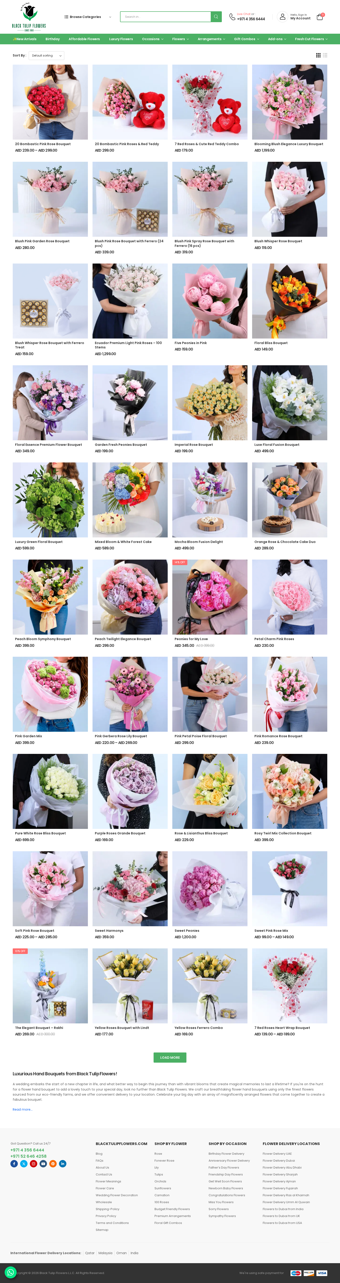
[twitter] (24, 1163)
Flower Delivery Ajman (279, 1181)
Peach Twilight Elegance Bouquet (123, 639)
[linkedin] (62, 1163)
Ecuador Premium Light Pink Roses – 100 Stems (128, 345)
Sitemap (102, 1230)
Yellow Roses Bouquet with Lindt (122, 1027)
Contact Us (104, 1174)
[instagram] (33, 1163)
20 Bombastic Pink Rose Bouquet (43, 144)
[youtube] (43, 1163)
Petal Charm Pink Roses (274, 639)
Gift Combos (244, 39)
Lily (157, 1167)
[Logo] (29, 16)
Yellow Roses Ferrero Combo (199, 1027)
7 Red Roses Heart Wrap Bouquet (282, 1027)
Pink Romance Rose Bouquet (278, 736)
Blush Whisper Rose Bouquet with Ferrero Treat (49, 345)
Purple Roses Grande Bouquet (120, 833)
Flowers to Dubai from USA (282, 1223)
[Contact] (232, 16)
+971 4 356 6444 (251, 19)
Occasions (151, 39)
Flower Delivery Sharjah (280, 1174)
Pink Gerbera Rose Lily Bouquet (121, 736)
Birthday (52, 39)
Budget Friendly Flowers (172, 1209)
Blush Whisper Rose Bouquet (278, 241)
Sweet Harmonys (109, 930)
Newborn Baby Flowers (226, 1188)
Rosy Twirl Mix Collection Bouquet (283, 833)
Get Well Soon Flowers (225, 1181)
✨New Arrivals (24, 39)
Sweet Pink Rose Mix (271, 930)
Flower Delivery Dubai (279, 1160)
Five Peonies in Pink (191, 343)
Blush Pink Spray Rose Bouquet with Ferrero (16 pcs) (204, 243)
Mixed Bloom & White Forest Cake (123, 542)
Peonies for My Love (191, 639)
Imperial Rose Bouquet (194, 444)
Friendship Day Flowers (226, 1174)
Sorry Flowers (219, 1209)
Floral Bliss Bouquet (271, 343)
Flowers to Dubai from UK (281, 1216)
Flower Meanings (108, 1181)
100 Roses (162, 1202)
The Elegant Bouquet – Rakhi (39, 1027)
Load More (170, 1057)
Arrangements (210, 39)
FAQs (99, 1160)
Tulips (159, 1174)
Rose (158, 1153)
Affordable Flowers (84, 39)
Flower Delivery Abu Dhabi (282, 1167)
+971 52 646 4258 (28, 1156)
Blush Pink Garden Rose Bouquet (42, 241)
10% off (20, 951)
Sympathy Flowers (222, 1216)
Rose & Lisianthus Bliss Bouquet (201, 833)
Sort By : (19, 55)
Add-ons (275, 39)
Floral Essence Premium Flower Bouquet (48, 444)
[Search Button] (216, 17)
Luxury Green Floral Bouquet (39, 542)
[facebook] (14, 1163)
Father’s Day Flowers (224, 1167)
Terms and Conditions (112, 1223)
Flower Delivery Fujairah (280, 1188)
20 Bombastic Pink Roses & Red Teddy (127, 144)
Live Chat (243, 14)
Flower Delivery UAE (277, 1153)
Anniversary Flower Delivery (229, 1160)
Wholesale (104, 1202)
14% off (180, 562)
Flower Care (105, 1188)
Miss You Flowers (221, 1202)
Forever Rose (164, 1160)
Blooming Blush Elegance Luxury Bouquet (288, 144)
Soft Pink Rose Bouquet (34, 930)
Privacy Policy (106, 1216)
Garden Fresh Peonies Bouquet (121, 444)
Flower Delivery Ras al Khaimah (286, 1195)
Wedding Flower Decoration (117, 1195)
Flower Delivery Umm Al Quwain (286, 1202)
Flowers (178, 39)
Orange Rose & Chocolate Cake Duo (285, 542)
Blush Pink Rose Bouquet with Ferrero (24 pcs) (129, 243)
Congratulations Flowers (227, 1195)
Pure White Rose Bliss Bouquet (40, 833)
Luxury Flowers (121, 39)
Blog (99, 1153)
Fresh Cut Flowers (309, 39)
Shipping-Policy (107, 1209)
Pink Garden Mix (28, 736)
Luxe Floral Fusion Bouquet (277, 444)
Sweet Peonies (187, 930)
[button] (318, 55)
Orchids (160, 1181)
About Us (102, 1167)
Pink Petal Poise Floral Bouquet (201, 736)
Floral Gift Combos (168, 1223)
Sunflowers (163, 1188)
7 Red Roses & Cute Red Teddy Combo (207, 144)
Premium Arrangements (173, 1216)
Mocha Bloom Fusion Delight (199, 542)
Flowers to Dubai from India (283, 1209)
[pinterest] (53, 1163)
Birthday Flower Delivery (226, 1153)
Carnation (162, 1195)
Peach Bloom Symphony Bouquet (43, 639)
